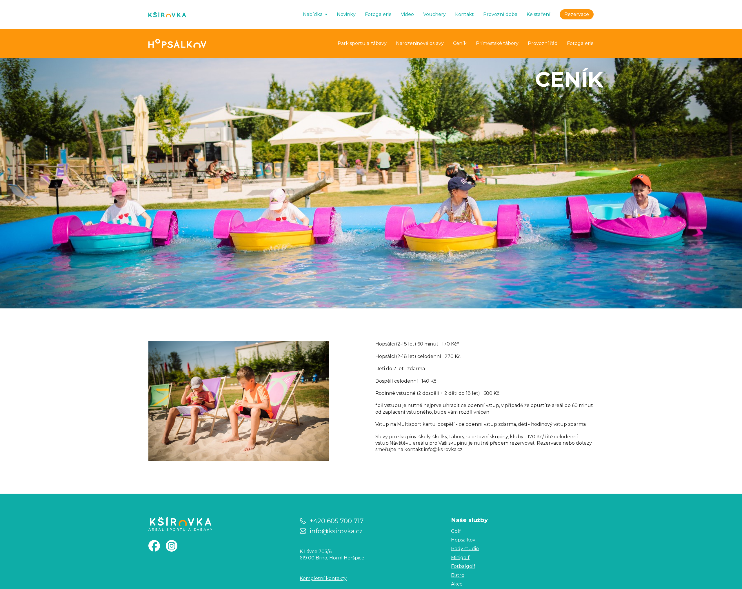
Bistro (457, 575)
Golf (456, 531)
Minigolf (460, 557)
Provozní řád (543, 43)
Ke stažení (538, 14)
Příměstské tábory (497, 43)
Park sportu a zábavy (362, 43)
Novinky (346, 14)
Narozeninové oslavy (420, 43)
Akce (457, 584)
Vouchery (434, 14)
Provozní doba (500, 14)
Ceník (460, 43)
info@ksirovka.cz (336, 531)
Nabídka (313, 14)
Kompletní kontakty (323, 578)
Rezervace (576, 14)
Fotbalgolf (463, 566)
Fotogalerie (378, 14)
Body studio (465, 548)
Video (407, 14)
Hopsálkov (463, 540)
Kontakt (464, 14)
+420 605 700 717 (336, 520)
